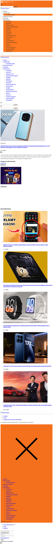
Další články (6, 20)
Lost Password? (5, 538)
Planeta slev (6, 13)
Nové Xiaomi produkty (12, 27)
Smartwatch (9, 37)
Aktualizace (9, 51)
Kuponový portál (7, 16)
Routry (8, 44)
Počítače (8, 34)
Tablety (8, 39)
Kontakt (5, 416)
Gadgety (8, 28)
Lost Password (7, 524)
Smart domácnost (11, 35)
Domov (5, 11)
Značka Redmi (10, 41)
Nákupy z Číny (10, 25)
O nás (4, 418)
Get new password (4, 532)
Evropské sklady (10, 14)
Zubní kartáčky (10, 49)
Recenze (5, 18)
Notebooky (9, 32)
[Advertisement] (26, 197)
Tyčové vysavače (11, 47)
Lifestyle (8, 30)
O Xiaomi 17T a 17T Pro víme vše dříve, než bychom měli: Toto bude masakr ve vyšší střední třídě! (27, 366)
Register (5, 528)
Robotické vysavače (11, 42)
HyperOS (8, 23)
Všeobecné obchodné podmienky (12, 419)
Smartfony (9, 21)
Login (4, 526)
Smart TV (8, 46)
